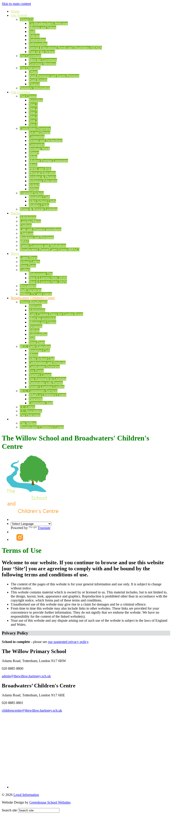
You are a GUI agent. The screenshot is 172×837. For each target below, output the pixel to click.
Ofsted (33, 72)
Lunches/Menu (30, 221)
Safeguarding (38, 44)
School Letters (30, 262)
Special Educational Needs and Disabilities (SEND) (65, 48)
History (34, 153)
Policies (34, 35)
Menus (33, 354)
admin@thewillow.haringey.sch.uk (26, 676)
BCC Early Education (35, 346)
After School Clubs (42, 201)
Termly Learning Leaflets (46, 387)
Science (34, 185)
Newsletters (28, 286)
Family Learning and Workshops (43, 245)
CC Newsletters (31, 411)
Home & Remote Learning (39, 209)
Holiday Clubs (39, 205)
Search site (9, 810)
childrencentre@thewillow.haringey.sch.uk (32, 710)
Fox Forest (36, 371)
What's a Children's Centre (47, 395)
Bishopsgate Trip (41, 274)
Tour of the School (42, 52)
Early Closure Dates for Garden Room (56, 314)
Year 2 (33, 108)
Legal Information (26, 795)
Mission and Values (42, 27)
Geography (37, 144)
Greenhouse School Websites (50, 802)
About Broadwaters (33, 302)
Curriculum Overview (35, 128)
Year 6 (33, 124)
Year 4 (33, 116)
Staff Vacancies (30, 290)
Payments (35, 326)
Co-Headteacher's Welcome (48, 23)
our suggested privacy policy (68, 642)
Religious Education (43, 181)
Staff (32, 31)
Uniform (26, 225)
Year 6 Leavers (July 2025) (48, 282)
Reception (36, 100)
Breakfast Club (39, 197)
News (15, 253)
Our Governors (30, 56)
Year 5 (33, 120)
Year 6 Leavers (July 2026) (48, 278)
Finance (34, 84)
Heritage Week (39, 148)
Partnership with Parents (46, 383)
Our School (19, 15)
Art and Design (39, 132)
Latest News (28, 257)
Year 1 (33, 104)
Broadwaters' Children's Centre (33, 298)
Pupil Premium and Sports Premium (54, 76)
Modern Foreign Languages (48, 161)
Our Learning (20, 92)
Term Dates (28, 266)
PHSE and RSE (40, 169)
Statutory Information (35, 88)
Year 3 (33, 112)
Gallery (25, 270)
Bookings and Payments (37, 237)
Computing (37, 136)
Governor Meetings (42, 64)
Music (33, 165)
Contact (16, 419)
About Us (27, 19)
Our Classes (28, 96)
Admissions (28, 217)
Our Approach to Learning (47, 379)
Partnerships (37, 39)
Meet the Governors (43, 60)
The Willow (28, 423)
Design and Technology (45, 140)
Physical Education (42, 173)
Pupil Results (38, 80)
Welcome (35, 306)
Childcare (26, 233)
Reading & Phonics (42, 177)
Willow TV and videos (36, 294)
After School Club (42, 358)
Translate (44, 528)
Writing (34, 189)
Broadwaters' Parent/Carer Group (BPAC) (50, 249)
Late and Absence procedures (40, 229)
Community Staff (41, 403)
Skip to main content (16, 4)
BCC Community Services (39, 391)
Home (15, 11)
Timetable (36, 399)
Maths (33, 157)
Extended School (32, 193)
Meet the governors (42, 318)
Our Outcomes (30, 68)
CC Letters (27, 407)
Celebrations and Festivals (47, 362)
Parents (16, 213)
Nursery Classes (40, 375)
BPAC (24, 241)
